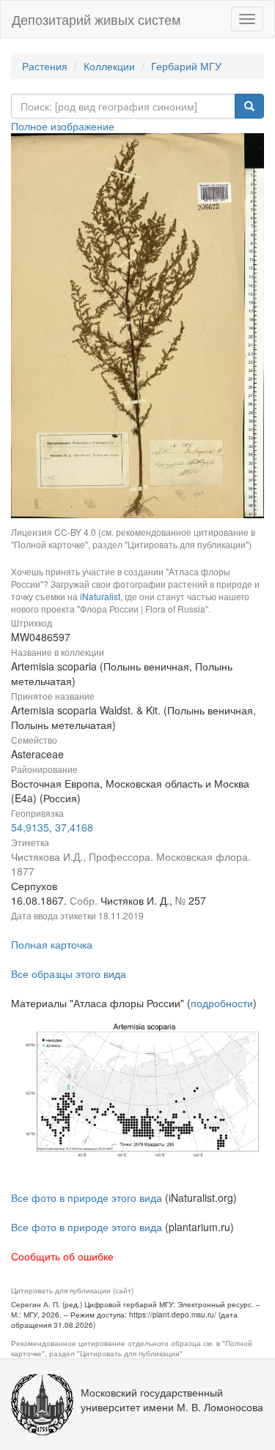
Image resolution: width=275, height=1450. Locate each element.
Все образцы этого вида (68, 973)
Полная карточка (51, 944)
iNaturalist (100, 596)
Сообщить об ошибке (62, 1256)
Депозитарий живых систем (96, 19)
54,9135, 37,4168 (52, 827)
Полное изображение (62, 126)
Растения (44, 66)
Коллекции (109, 66)
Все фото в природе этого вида (86, 1197)
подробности (222, 1002)
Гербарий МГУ (186, 66)
